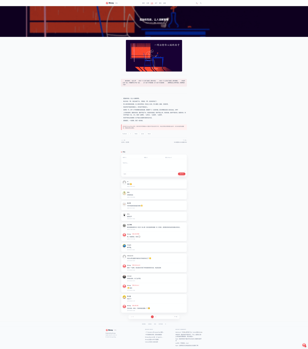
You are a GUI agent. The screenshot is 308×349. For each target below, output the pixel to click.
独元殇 (129, 203)
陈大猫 (129, 296)
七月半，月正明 (125, 142)
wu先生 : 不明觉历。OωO (182, 343)
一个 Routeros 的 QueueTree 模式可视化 (154, 332)
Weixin (149, 133)
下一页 (175, 316)
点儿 (128, 214)
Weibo (136, 133)
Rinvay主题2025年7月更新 (152, 339)
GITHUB (161, 324)
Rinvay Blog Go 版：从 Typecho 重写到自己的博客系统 (154, 337)
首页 (143, 3)
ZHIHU (150, 324)
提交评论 (182, 174)
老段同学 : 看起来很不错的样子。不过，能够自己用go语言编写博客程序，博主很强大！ (188, 335)
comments (159, 22)
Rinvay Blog (129, 126)
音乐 (160, 3)
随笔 (155, 22)
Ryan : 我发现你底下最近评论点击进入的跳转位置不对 (188, 339)
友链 (164, 3)
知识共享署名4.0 (143, 126)
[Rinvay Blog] (112, 3)
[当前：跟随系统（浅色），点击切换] (196, 3)
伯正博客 (129, 224)
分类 (147, 3)
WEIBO (144, 324)
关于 (156, 3)
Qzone (142, 133)
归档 (152, 3)
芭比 (128, 192)
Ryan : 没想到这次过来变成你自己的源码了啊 (186, 345)
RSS (155, 324)
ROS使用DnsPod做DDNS (180, 142)
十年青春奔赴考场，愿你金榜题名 (153, 334)
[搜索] (200, 3)
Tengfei (129, 245)
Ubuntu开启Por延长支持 (151, 342)
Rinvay (129, 234)
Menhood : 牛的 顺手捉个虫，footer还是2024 (188, 332)
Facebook (124, 133)
